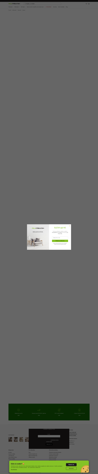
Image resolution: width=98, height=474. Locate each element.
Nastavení (71, 468)
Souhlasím (71, 464)
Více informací (14, 469)
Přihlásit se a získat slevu (60, 240)
